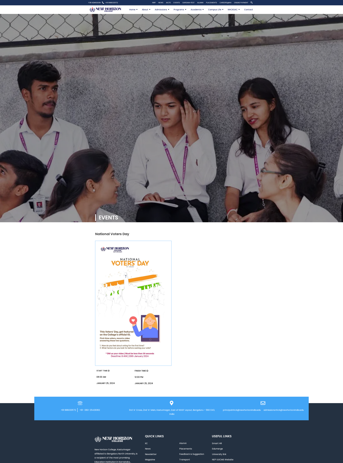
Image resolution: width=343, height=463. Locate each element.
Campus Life (214, 9)
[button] (251, 2)
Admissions (161, 9)
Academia (196, 9)
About (145, 9)
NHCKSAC (233, 9)
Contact (248, 9)
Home (132, 9)
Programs (179, 9)
